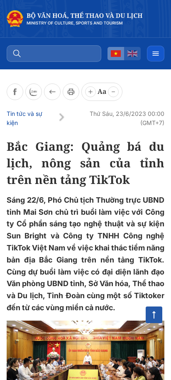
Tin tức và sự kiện (24, 118)
